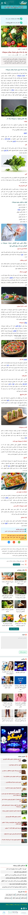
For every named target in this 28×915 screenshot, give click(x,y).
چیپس (25, 359)
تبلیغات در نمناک (9, 904)
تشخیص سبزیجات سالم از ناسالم (7, 610)
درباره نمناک (17, 904)
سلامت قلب (7, 139)
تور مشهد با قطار (16, 898)
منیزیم (25, 133)
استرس (14, 141)
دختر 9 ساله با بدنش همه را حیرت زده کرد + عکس (14, 531)
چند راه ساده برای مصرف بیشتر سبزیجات (14, 52)
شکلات (6, 498)
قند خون (6, 150)
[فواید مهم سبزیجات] (14, 348)
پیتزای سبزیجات (17, 335)
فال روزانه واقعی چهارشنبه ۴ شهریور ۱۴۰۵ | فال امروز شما (20, 687)
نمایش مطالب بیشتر (14, 629)
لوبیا (13, 384)
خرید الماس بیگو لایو (20, 529)
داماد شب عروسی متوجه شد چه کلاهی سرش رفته (20, 720)
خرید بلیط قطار (8, 898)
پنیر (9, 466)
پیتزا (26, 323)
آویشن (14, 331)
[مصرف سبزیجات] (14, 107)
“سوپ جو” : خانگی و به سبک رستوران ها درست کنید (16, 869)
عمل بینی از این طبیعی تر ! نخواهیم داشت (7, 673)
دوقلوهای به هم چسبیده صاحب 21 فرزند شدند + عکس (20, 705)
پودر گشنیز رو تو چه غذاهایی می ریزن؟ (20, 610)
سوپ (22, 254)
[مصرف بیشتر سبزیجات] (14, 416)
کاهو (8, 400)
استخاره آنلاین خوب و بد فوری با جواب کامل (15, 535)
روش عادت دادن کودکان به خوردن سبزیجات (20, 624)
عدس (10, 384)
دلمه (26, 438)
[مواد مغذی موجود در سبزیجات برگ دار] (14, 232)
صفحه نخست (24, 904)
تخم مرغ (25, 384)
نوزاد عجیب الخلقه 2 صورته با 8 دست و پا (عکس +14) (7, 705)
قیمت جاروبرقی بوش (10, 895)
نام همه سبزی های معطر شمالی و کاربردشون (7, 596)
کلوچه (6, 523)
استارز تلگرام (24, 898)
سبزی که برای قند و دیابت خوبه (7, 582)
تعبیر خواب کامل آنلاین (21, 895)
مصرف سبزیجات (21, 75)
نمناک (12, 90)
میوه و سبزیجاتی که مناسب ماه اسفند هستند (7, 624)
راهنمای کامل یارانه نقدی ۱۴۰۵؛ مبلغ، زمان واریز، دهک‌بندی (13, 538)
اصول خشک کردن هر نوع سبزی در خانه (20, 582)
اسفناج (11, 278)
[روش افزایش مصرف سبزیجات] (14, 163)
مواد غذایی (18, 326)
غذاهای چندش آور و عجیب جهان (7, 686)
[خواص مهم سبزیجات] (14, 295)
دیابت (19, 210)
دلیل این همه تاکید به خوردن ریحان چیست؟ (20, 596)
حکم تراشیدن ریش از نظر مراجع (20, 872)
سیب (8, 365)
